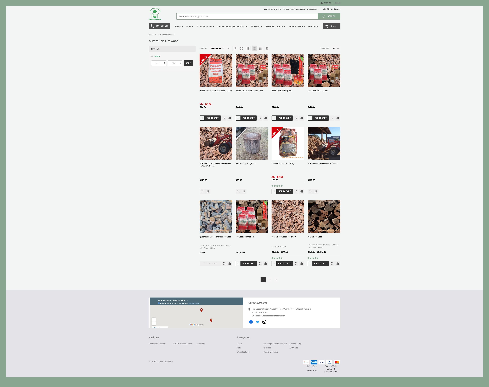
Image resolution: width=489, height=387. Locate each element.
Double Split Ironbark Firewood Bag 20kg (216, 91)
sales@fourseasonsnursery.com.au (272, 316)
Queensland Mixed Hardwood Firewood (215, 237)
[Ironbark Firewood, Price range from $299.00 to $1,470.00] (324, 216)
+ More (212, 248)
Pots (188, 26)
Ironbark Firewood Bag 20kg (283, 163)
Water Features (204, 26)
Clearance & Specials (272, 9)
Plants (178, 26)
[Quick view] (224, 118)
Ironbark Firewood (315, 237)
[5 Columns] (260, 48)
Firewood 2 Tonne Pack (245, 237)
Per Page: (325, 48)
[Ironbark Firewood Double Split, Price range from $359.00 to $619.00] (288, 216)
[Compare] (229, 118)
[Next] (276, 279)
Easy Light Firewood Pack (318, 91)
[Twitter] (257, 321)
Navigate (154, 337)
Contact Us (312, 9)
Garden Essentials (274, 26)
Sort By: (203, 48)
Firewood (255, 26)
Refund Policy (312, 366)
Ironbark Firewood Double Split (284, 237)
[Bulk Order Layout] (267, 48)
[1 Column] (235, 48)
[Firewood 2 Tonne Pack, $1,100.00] (252, 216)
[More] (318, 9)
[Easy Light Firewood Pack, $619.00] (324, 70)
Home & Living (296, 26)
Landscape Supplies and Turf (231, 26)
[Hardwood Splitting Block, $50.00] (252, 143)
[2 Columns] (241, 48)
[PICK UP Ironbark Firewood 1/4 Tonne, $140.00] (324, 143)
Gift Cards (313, 26)
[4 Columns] (254, 48)
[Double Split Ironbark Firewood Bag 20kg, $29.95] (216, 70)
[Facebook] (251, 321)
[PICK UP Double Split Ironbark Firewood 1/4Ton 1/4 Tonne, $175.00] (216, 143)
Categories (243, 337)
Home (151, 34)
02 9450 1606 (263, 312)
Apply (188, 63)
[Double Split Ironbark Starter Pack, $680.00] (252, 70)
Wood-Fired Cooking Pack (282, 91)
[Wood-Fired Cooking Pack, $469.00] (288, 70)
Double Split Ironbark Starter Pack (249, 91)
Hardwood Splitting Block (246, 163)
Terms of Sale (331, 366)
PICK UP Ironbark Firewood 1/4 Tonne (323, 163)
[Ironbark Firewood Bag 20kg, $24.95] (288, 143)
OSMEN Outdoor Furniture (294, 9)
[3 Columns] (247, 48)
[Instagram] (264, 321)
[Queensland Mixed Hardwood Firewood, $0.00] (216, 216)
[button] (155, 56)
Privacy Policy (312, 370)
